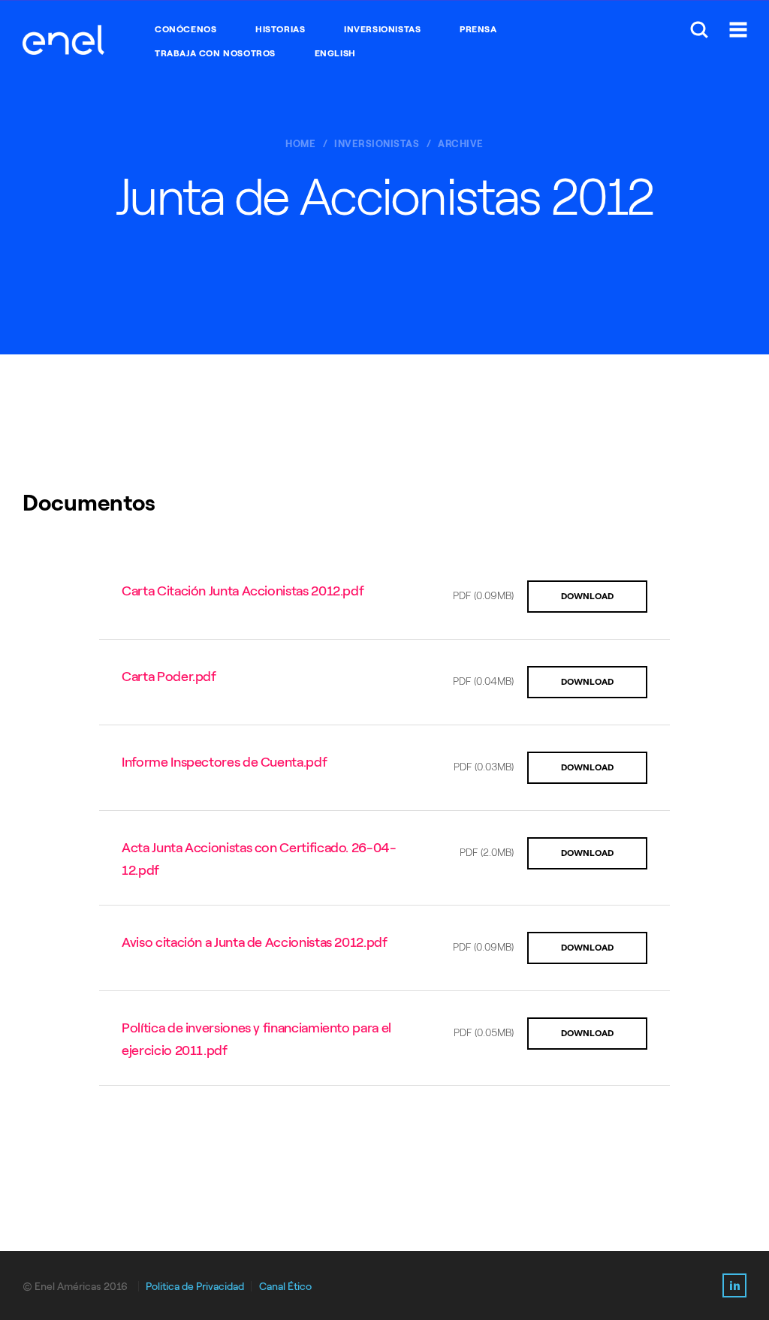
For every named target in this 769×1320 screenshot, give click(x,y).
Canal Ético (285, 1286)
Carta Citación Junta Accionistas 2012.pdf (242, 591)
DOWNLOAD (587, 596)
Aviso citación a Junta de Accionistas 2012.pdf (254, 942)
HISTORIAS (280, 29)
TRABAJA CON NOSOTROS (215, 53)
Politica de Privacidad (195, 1286)
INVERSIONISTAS (382, 29)
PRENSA (478, 29)
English (335, 53)
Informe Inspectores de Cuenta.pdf (224, 762)
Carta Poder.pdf (169, 676)
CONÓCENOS (185, 29)
